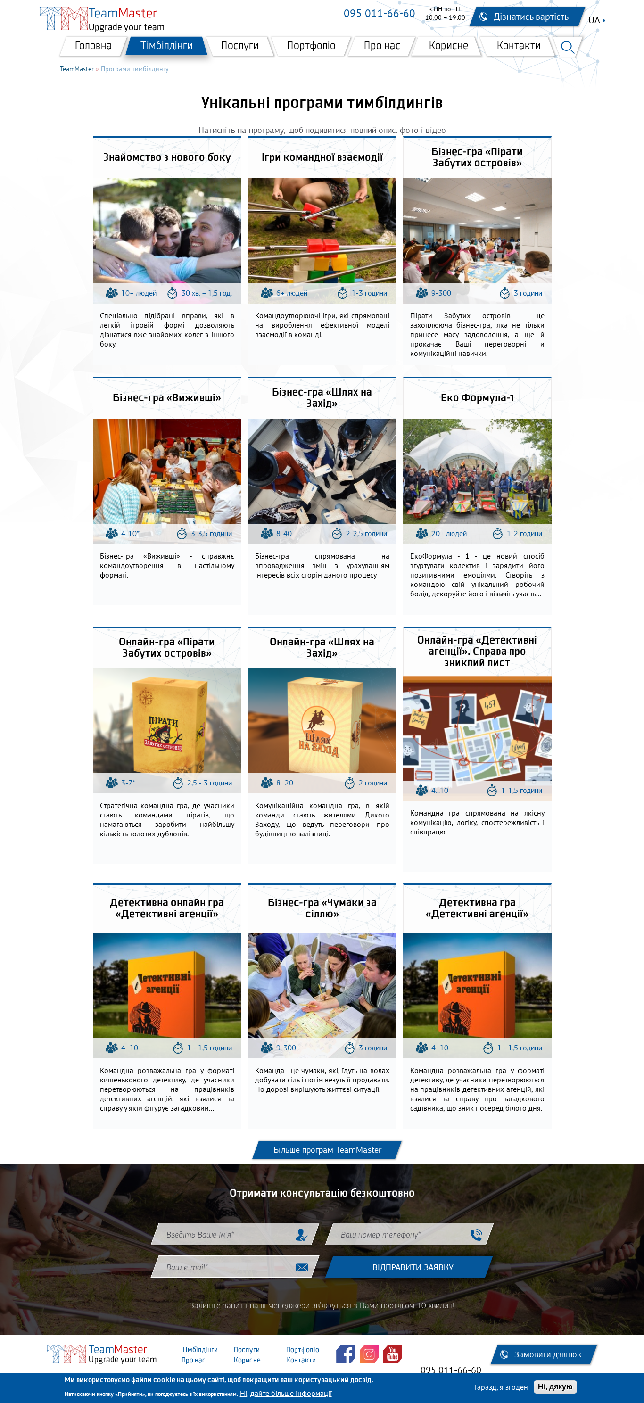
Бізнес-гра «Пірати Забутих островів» (477, 158)
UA (594, 20)
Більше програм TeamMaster (327, 1150)
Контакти (519, 46)
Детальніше (169, 237)
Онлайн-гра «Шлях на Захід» (322, 648)
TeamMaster (77, 69)
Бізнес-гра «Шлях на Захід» (322, 398)
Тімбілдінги (166, 46)
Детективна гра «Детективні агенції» (477, 909)
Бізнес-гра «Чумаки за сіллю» (322, 909)
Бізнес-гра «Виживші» (167, 398)
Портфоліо (311, 46)
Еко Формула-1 (477, 398)
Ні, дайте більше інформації (286, 1392)
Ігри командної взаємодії (322, 158)
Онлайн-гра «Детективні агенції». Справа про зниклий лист (477, 652)
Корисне (449, 46)
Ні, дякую (555, 1387)
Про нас (382, 46)
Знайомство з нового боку (167, 158)
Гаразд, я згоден (501, 1387)
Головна (93, 46)
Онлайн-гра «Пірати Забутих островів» (167, 648)
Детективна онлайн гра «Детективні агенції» (167, 909)
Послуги (240, 46)
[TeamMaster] (64, 18)
